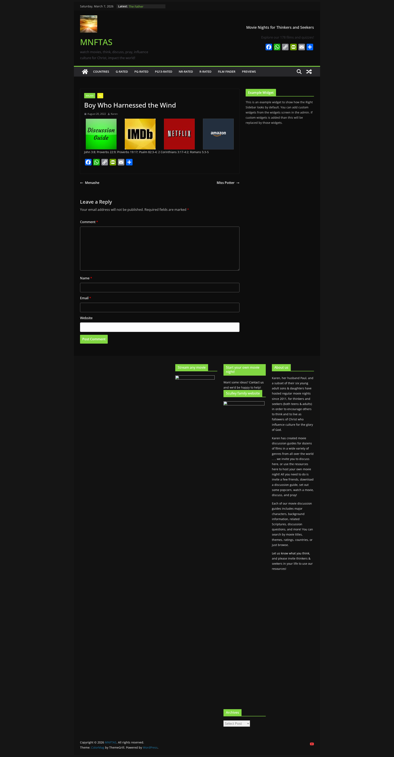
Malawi (90, 95)
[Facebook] (269, 47)
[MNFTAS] (85, 72)
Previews (249, 71)
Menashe (92, 182)
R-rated (205, 71)
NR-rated (186, 71)
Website (86, 318)
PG (100, 95)
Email (85, 298)
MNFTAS (96, 42)
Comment (89, 222)
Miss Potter (226, 182)
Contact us (256, 382)
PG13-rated (163, 71)
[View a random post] (309, 72)
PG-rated (141, 71)
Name (86, 278)
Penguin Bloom (139, 6)
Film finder (226, 71)
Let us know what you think (290, 553)
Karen (114, 114)
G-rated (122, 71)
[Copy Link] (285, 47)
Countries (101, 71)
